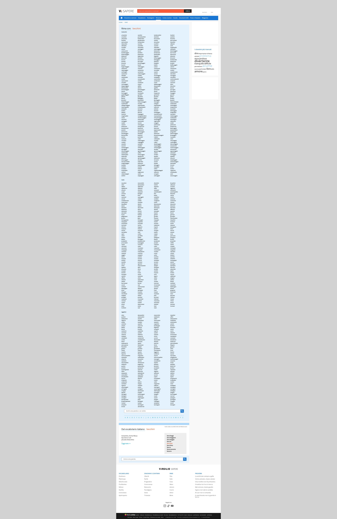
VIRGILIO (142, 515)
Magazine (205, 18)
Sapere (128, 11)
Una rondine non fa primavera (205, 482)
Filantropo (122, 479)
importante (202, 54)
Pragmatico (148, 482)
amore (198, 71)
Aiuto (162, 517)
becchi (169, 441)
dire (196, 53)
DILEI (185, 515)
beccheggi (170, 436)
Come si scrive (167, 18)
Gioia (146, 493)
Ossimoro (122, 476)
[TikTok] (168, 506)
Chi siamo (130, 517)
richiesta (209, 54)
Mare (171, 484)
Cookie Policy (146, 517)
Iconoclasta (122, 493)
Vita (171, 476)
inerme (196, 69)
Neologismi (150, 18)
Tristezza (147, 495)
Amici (171, 493)
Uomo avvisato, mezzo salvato (205, 479)
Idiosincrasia (123, 482)
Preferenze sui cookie (155, 517)
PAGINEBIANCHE (173, 515)
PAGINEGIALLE (148, 515)
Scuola (175, 18)
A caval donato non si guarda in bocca (205, 496)
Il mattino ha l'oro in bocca (204, 484)
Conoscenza (148, 484)
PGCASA (166, 515)
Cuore (172, 490)
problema (205, 56)
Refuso (121, 487)
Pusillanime (122, 484)
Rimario (158, 18)
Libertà (146, 476)
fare (209, 68)
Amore (172, 487)
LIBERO (137, 515)
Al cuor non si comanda (203, 493)
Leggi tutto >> (126, 444)
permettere (198, 66)
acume (207, 66)
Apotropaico (123, 495)
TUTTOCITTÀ (180, 515)
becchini (169, 443)
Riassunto (147, 487)
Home (122, 18)
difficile (207, 63)
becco (169, 447)
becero (169, 451)
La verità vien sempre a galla (204, 476)
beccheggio (170, 440)
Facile (146, 479)
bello (212, 69)
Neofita (121, 490)
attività (196, 56)
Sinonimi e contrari (130, 18)
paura (204, 72)
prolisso (203, 58)
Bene (171, 495)
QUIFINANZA (196, 515)
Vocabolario (141, 18)
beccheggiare (171, 438)
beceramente (171, 449)
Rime (126, 22)
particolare (202, 69)
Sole (171, 479)
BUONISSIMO (203, 515)
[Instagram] (165, 506)
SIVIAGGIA (189, 515)
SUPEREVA (209, 515)
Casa (171, 482)
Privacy (140, 517)
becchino (170, 445)
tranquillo (199, 63)
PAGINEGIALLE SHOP (158, 515)
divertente (202, 61)
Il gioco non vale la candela (204, 490)
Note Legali (135, 517)
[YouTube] (172, 506)
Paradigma (147, 490)
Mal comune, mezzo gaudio (204, 487)
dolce (196, 58)
